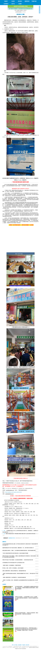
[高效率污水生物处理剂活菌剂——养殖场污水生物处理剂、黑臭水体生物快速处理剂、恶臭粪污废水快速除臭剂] (8, 619)
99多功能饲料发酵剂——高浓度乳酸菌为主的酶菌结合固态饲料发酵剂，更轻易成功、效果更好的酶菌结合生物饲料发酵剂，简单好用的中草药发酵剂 (26, 587)
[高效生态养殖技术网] (20, 7)
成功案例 (18, 10)
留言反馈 (27, 644)
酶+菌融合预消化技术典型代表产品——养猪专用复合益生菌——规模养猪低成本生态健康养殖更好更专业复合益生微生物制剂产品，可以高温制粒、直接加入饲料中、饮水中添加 (26, 629)
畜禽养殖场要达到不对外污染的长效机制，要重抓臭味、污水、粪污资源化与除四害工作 (18, 547)
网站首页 (6, 1)
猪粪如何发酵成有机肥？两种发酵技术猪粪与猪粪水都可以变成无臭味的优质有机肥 (20, 533)
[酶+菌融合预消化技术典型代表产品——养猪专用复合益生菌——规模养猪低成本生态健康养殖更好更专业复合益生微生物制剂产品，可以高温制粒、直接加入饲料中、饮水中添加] (8, 634)
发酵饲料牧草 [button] (27, 1)
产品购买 (23, 644)
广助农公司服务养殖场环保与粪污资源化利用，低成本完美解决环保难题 (15, 553)
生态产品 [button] (13, 3)
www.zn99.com (8, 488)
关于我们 (15, 644)
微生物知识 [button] (20, 1)
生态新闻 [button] (13, 1)
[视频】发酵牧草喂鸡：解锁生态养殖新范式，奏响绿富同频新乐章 (14, 570)
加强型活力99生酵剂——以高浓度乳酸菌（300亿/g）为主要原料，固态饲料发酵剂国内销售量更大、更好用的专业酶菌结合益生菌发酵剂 (26, 598)
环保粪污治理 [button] (34, 1)
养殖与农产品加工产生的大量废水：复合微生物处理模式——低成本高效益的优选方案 (17, 559)
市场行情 (25, 10)
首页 (15, 10)
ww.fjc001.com (21, 488)
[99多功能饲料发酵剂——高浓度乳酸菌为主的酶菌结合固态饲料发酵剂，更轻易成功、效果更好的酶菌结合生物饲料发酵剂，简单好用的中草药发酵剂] (8, 590)
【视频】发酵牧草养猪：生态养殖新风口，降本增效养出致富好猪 (14, 577)
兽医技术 (21, 10)
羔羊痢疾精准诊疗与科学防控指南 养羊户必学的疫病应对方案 (13, 562)
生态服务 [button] (20, 3)
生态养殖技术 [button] (6, 3)
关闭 (39, 6)
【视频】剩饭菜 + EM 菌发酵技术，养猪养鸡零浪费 (11, 565)
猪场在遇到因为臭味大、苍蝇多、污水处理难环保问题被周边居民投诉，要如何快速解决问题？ (19, 550)
